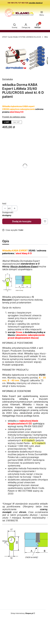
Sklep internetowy (22, 613)
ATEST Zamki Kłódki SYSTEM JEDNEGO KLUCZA (21, 37)
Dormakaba (7, 79)
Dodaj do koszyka (21, 221)
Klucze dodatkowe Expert (24, 266)
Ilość (4, 203)
